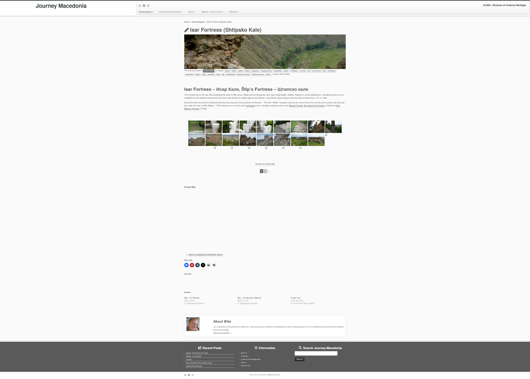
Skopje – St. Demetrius (194, 356)
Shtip (218, 74)
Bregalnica (255, 71)
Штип (268, 74)
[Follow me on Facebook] (145, 5)
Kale (324, 71)
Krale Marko (189, 74)
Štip (223, 74)
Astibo (234, 71)
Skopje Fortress (296, 105)
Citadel (286, 71)
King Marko (331, 71)
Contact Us (244, 356)
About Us (244, 353)
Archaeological (145, 11)
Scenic (191, 11)
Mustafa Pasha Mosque (194, 366)
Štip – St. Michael (191, 297)
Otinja (204, 74)
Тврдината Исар (258, 74)
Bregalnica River (266, 71)
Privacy (243, 362)
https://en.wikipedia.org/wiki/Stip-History (205, 254)
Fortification (294, 71)
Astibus (247, 71)
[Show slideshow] (265, 164)
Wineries (233, 11)
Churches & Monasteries (170, 11)
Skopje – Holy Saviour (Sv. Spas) (197, 353)
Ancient (227, 71)
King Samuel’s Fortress (314, 105)
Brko (288, 74)
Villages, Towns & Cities (211, 11)
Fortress (302, 71)
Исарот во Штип (243, 74)
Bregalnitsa (277, 71)
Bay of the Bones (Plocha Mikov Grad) (199, 363)
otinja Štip (211, 74)
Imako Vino (296, 297)
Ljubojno (189, 359)
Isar (309, 71)
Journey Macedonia (61, 5)
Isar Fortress (316, 71)
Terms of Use (245, 365)
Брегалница (231, 74)
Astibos (240, 71)
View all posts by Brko (222, 333)
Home (187, 21)
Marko (198, 74)
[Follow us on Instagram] (149, 5)
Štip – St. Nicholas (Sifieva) (249, 297)
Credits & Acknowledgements (251, 359)
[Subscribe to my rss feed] (141, 5)
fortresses (250, 105)
